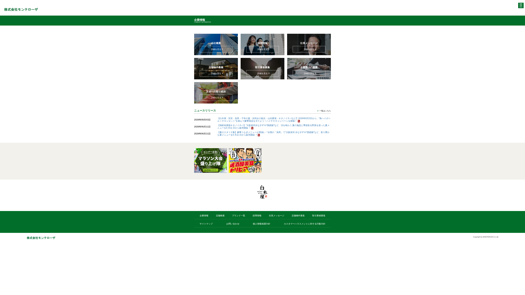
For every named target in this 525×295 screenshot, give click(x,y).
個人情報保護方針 (261, 224)
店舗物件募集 (298, 215)
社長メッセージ (276, 215)
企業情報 (204, 215)
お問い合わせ (232, 224)
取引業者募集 (318, 215)
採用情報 (257, 215)
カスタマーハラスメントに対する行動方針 (304, 224)
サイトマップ (206, 224)
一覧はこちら (325, 111)
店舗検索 (220, 215)
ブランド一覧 (238, 215)
